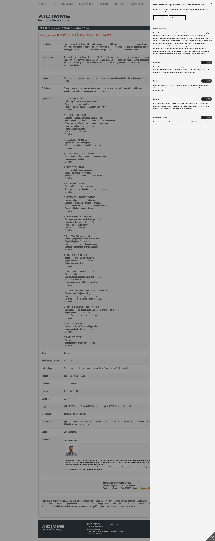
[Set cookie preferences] (210, 536)
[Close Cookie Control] (211, 3)
